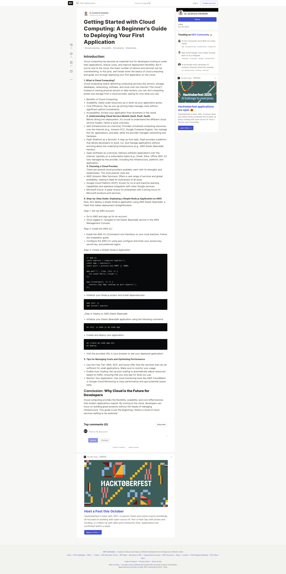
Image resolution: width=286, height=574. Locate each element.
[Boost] (71, 71)
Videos (96, 555)
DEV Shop (214, 555)
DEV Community (200, 34)
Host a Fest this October (104, 511)
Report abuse (134, 447)
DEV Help (123, 555)
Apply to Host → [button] (93, 532)
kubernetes (131, 48)
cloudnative (118, 48)
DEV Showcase (168, 555)
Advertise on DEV (135, 555)
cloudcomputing (92, 48)
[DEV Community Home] (70, 3)
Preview (104, 440)
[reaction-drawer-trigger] (71, 46)
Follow (197, 19)
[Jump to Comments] (71, 54)
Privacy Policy (144, 561)
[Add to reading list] (71, 63)
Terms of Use (156, 561)
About (178, 555)
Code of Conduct (119, 447)
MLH (143, 558)
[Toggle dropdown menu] (171, 457)
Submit (93, 440)
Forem (117, 565)
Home (69, 555)
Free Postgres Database (199, 555)
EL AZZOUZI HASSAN (99, 13)
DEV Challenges (79, 555)
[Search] (77, 3)
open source (129, 565)
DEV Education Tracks (110, 555)
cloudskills (106, 48)
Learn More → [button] (186, 128)
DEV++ (89, 555)
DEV (151, 565)
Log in (195, 3)
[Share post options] (71, 79)
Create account (209, 3)
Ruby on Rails (138, 567)
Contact (185, 555)
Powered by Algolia (142, 3)
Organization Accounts (152, 555)
